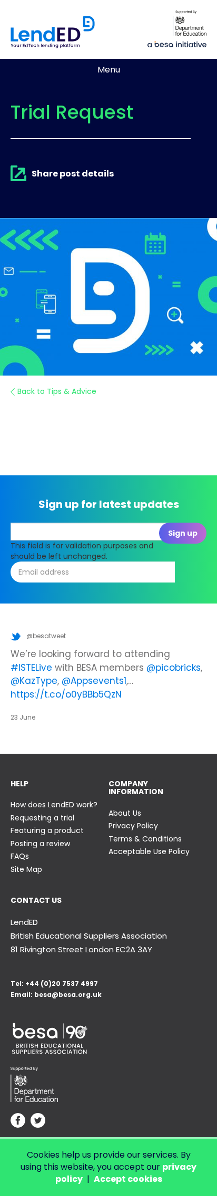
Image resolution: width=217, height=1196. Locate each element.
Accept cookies (128, 1179)
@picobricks (173, 667)
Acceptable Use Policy (149, 851)
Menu (108, 70)
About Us (124, 813)
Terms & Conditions (145, 839)
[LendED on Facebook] (18, 1121)
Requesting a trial (42, 818)
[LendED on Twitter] (38, 1121)
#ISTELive (31, 667)
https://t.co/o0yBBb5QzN (66, 694)
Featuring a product (47, 830)
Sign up (183, 533)
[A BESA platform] (176, 43)
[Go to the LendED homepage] (53, 32)
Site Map (26, 869)
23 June (23, 717)
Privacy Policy (133, 825)
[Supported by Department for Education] (189, 23)
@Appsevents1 (94, 680)
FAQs (20, 856)
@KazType (34, 680)
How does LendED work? (54, 804)
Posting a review (40, 843)
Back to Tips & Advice (56, 391)
